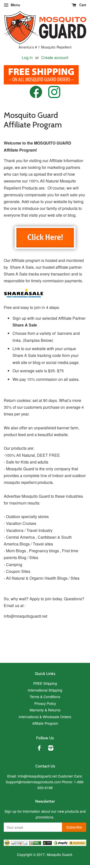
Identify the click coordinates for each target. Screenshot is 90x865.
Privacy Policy (45, 703)
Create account (54, 57)
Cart (82, 4)
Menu (15, 4)
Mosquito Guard (59, 854)
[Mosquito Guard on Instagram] (54, 96)
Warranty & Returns (45, 709)
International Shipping (45, 690)
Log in (27, 57)
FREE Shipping (45, 683)
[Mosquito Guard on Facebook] (36, 97)
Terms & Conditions (45, 696)
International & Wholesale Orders (45, 716)
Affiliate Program (45, 723)
